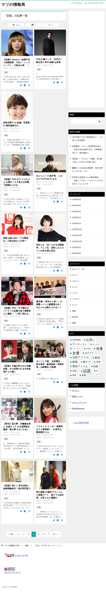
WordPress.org (78, 408)
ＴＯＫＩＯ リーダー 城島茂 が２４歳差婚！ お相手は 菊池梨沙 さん (49, 429)
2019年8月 (76, 253)
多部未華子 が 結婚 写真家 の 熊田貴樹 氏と (16, 124)
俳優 (99, 348)
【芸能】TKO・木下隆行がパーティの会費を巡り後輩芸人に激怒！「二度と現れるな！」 (17, 311)
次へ (55, 534)
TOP (11, 545)
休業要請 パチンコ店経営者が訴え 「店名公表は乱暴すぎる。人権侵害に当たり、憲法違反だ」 (87, 149)
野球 (74, 375)
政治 (97, 357)
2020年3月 (76, 211)
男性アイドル (80, 366)
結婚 (95, 366)
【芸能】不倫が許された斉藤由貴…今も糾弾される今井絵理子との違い (17, 369)
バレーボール (76, 348)
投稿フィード (77, 396)
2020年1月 (76, 223)
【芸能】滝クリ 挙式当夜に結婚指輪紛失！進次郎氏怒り (17, 487)
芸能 (5, 72)
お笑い (90, 339)
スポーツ (75, 281)
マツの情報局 (13, 4)
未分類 (75, 317)
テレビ (75, 287)
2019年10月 (77, 241)
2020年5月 (76, 199)
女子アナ (89, 353)
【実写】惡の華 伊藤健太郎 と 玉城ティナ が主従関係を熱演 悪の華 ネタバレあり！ (17, 427)
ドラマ (75, 293)
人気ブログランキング (12, 572)
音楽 (84, 375)
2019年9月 (76, 247)
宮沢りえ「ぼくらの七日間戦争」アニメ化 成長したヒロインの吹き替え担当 (50, 248)
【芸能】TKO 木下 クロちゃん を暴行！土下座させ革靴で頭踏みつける (16, 182)
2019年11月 (77, 235)
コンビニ (96, 344)
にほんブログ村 (21, 555)
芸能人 (75, 371)
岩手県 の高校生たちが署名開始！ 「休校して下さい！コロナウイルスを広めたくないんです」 (87, 180)
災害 (98, 362)
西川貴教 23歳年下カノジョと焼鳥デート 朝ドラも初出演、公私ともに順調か (50, 495)
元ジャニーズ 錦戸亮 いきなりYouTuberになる (49, 177)
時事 (74, 311)
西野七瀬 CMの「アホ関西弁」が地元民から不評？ (15, 239)
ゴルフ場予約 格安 (81, 423)
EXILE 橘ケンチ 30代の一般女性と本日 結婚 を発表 (49, 60)
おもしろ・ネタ (78, 269)
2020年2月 (76, 217)
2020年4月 (76, 205)
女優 (75, 353)
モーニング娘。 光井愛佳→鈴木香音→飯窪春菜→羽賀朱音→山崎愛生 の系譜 (50, 364)
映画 (75, 361)
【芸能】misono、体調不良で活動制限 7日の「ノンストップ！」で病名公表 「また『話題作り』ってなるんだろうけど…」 (17, 62)
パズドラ (75, 299)
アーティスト (79, 344)
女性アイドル (80, 357)
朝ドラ (87, 361)
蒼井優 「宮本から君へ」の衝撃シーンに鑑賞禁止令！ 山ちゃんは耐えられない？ (49, 304)
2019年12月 (77, 229)
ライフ (75, 305)
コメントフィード (79, 402)
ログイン (75, 390)
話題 (87, 371)
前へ (12, 534)
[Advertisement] (86, 86)
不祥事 (88, 348)
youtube (76, 339)
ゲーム (75, 275)
